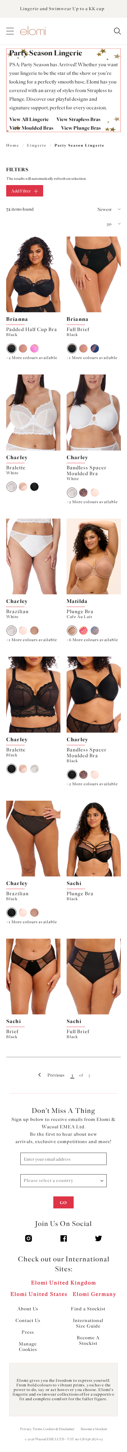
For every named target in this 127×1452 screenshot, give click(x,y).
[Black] (11, 348)
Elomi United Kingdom (63, 1283)
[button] (93, 210)
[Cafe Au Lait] (72, 630)
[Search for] (117, 31)
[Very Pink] (34, 348)
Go (63, 1202)
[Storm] (83, 492)
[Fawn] (34, 630)
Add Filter (21, 191)
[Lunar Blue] (95, 630)
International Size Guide (88, 1323)
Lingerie (37, 145)
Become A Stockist (88, 1340)
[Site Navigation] (10, 31)
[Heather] (23, 348)
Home (12, 145)
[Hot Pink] (83, 630)
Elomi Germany (95, 1294)
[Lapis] (95, 348)
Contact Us (27, 1320)
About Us (27, 1309)
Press (28, 1332)
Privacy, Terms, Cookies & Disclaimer (47, 1429)
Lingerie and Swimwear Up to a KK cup (62, 8)
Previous (55, 1075)
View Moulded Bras (31, 128)
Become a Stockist (94, 1429)
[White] (11, 487)
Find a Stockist (88, 1309)
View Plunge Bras (81, 128)
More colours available (31, 357)
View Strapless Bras (78, 119)
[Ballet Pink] (23, 487)
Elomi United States (39, 1294)
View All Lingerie (29, 119)
